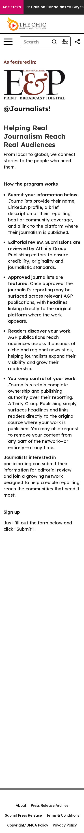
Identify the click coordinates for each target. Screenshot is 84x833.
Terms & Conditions (62, 815)
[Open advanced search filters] (65, 42)
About (21, 805)
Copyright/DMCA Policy (27, 825)
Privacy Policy (65, 825)
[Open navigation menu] (8, 41)
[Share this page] (77, 41)
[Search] (54, 42)
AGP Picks (12, 7)
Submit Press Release (23, 815)
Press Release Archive (50, 805)
